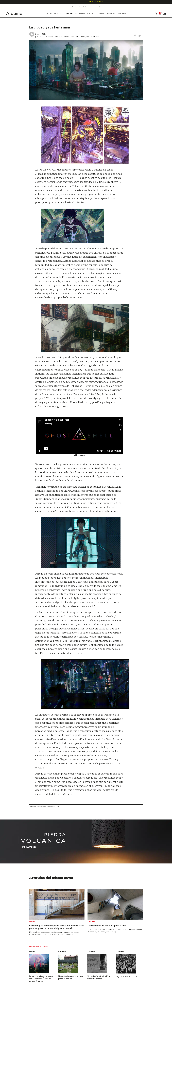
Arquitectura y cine (39, 806)
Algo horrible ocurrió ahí (127, 977)
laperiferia (75, 36)
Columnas (33, 921)
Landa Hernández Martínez (50, 36)
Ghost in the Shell (53, 806)
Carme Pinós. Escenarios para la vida (107, 926)
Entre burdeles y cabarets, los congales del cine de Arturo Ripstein (41, 979)
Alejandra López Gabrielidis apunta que (79, 581)
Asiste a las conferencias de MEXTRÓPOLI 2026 (86, 2)
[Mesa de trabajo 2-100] (86, 862)
